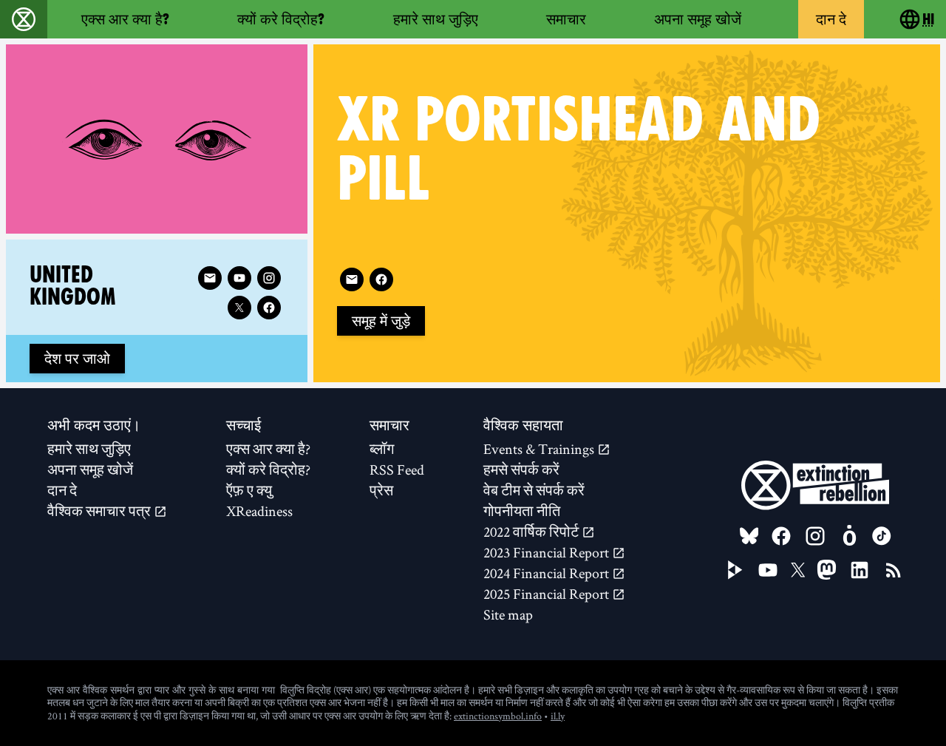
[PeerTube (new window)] (735, 570)
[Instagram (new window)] (269, 278)
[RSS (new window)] (894, 570)
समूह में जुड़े (381, 321)
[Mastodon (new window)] (827, 570)
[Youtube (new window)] (239, 278)
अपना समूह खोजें (697, 19)
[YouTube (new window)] (768, 570)
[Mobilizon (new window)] (849, 536)
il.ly (558, 715)
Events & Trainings (540, 448)
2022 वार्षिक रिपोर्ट (532, 531)
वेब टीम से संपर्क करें (534, 490)
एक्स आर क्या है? (125, 19)
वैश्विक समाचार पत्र (100, 510)
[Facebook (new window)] (381, 279)
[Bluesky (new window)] (749, 536)
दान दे (831, 19)
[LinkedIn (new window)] (860, 570)
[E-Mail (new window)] (352, 279)
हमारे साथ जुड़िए (435, 19)
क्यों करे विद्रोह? (280, 19)
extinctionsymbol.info (498, 715)
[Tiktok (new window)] (881, 536)
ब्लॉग (382, 448)
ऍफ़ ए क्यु (249, 490)
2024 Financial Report (547, 573)
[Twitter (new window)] (239, 307)
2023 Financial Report (547, 552)
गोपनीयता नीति (521, 510)
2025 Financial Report (547, 593)
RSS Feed (397, 469)
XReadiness (259, 510)
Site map (508, 614)
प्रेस (381, 490)
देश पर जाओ (77, 358)
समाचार (566, 19)
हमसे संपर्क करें (521, 469)
